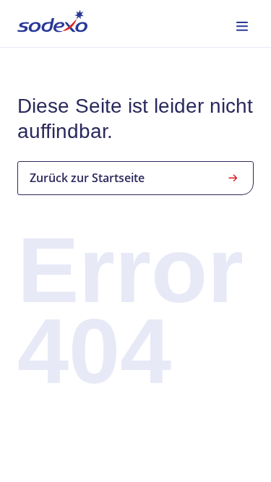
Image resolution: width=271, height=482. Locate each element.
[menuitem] (52, 23)
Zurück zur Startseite (87, 178)
